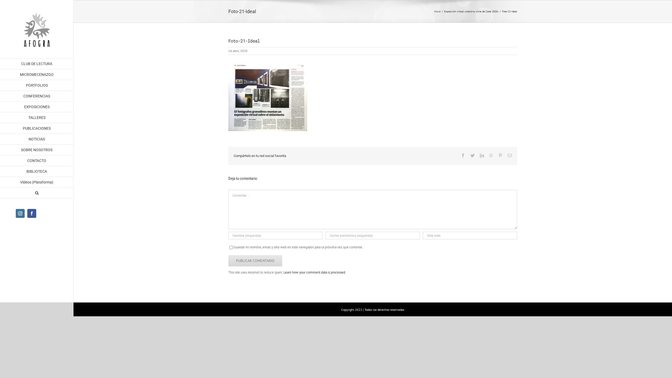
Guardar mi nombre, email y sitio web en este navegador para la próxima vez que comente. (298, 247)
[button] (37, 193)
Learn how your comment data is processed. (315, 272)
